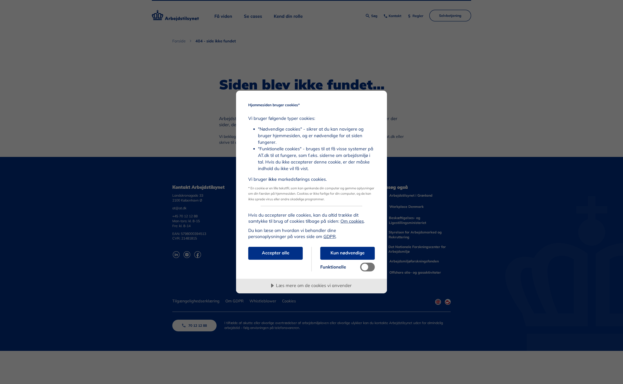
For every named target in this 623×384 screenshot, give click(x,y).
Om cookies (352, 221)
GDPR (329, 236)
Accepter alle (275, 253)
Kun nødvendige (347, 253)
